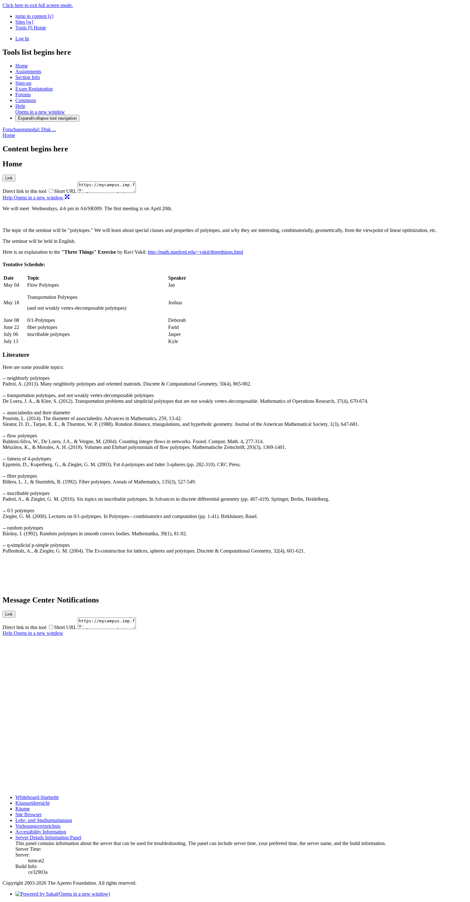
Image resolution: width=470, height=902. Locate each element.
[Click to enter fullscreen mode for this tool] (67, 197)
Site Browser (28, 814)
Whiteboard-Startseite (37, 797)
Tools (23, 27)
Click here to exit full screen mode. (38, 5)
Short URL (65, 191)
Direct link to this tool (24, 191)
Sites (24, 22)
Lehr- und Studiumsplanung (43, 820)
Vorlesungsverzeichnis (37, 826)
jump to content (34, 16)
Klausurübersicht (32, 803)
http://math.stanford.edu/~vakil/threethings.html (195, 252)
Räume (22, 808)
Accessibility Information (40, 831)
